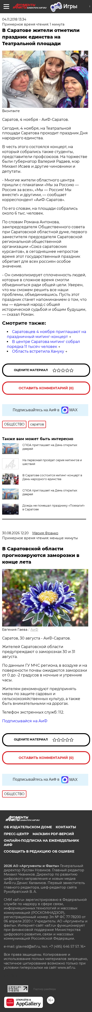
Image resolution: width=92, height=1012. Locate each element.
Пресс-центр (16, 834)
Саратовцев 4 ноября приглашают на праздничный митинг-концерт (46, 334)
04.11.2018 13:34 (14, 19)
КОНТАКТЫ (66, 827)
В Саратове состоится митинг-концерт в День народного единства (52, 477)
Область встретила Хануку (38, 351)
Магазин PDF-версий (53, 834)
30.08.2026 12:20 (15, 533)
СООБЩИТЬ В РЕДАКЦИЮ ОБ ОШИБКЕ (39, 851)
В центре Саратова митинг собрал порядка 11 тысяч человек (43, 344)
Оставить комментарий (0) (46, 388)
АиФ (34, 629)
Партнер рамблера (44, 989)
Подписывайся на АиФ (24, 721)
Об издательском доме (28, 827)
